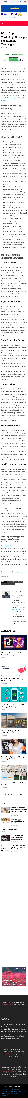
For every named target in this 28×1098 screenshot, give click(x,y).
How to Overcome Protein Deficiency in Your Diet (17, 821)
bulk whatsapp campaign (14, 581)
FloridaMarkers (15, 1093)
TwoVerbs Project (14, 1089)
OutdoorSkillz (22, 1091)
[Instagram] (26, 1)
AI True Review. (17, 609)
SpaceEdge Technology (8, 546)
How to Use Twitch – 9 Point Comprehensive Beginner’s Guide (18, 837)
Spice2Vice (4, 1091)
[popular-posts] (4, 803)
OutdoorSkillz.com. (7, 1054)
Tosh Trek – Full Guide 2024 (9, 829)
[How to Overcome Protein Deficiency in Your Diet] (5, 819)
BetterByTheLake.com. (8, 1072)
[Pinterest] (25, 1)
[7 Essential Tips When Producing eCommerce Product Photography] (5, 846)
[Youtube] (22, 1)
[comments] (17, 803)
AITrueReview (5, 1093)
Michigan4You (13, 1091)
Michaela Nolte (6, 47)
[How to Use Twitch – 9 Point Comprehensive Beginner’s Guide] (5, 836)
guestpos (20, 572)
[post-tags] (24, 803)
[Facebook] (21, 1)
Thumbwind (5, 1089)
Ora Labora (5, 1095)
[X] (23, 1)
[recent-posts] (10, 803)
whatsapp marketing (7, 584)
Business (3, 30)
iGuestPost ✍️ (11, 14)
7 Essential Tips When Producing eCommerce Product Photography (18, 847)
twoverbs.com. (7, 1004)
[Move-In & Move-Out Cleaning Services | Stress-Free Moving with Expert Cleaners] (5, 808)
